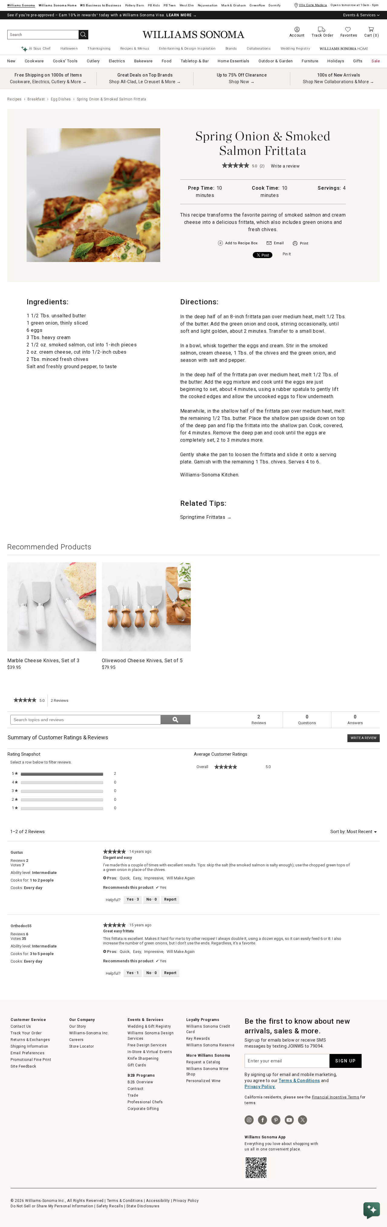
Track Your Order (26, 1033)
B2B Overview (140, 1082)
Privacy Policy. (260, 1086)
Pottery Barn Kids (154, 5)
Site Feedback (23, 1066)
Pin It (287, 254)
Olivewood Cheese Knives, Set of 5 (142, 660)
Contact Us (21, 1026)
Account (297, 35)
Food (167, 61)
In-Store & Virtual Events (150, 1052)
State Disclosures (142, 1206)
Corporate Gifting (143, 1109)
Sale (376, 61)
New (11, 61)
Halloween (69, 49)
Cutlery (93, 61)
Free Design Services (147, 1045)
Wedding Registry (295, 49)
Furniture (310, 61)
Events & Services (359, 15)
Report (170, 899)
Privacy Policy (186, 1201)
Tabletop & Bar (195, 61)
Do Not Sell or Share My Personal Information (52, 1206)
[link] (235, 165)
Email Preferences (27, 1053)
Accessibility (158, 1201)
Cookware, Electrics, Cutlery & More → (48, 81)
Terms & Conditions (299, 1080)
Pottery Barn (134, 5)
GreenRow (257, 5)
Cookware (34, 61)
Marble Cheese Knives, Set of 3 (43, 660)
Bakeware (143, 61)
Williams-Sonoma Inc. (89, 1033)
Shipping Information (29, 1046)
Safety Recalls (109, 1206)
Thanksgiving (98, 49)
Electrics (117, 61)
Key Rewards (198, 1038)
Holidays (335, 61)
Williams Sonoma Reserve (210, 1045)
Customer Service (28, 1020)
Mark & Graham (233, 5)
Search (83, 34)
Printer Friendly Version (300, 243)
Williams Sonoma (21, 5)
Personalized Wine (203, 1081)
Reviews (61, 702)
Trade (133, 1095)
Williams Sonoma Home (57, 5)
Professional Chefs (145, 1102)
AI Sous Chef (40, 49)
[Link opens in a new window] (275, 244)
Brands (231, 49)
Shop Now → (242, 81)
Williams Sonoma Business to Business (100, 5)
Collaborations (259, 49)
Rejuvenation (208, 5)
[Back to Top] (373, 1192)
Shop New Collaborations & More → (338, 81)
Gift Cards (137, 1065)
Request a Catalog (203, 1062)
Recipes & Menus (134, 49)
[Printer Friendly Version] (300, 246)
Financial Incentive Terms (335, 1097)
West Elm (187, 5)
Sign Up (345, 1060)
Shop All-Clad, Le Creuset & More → (145, 81)
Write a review (285, 166)
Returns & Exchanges (30, 1040)
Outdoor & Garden (276, 61)
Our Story (77, 1026)
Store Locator (81, 1046)
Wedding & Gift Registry (149, 1026)
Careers (76, 1040)
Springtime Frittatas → (206, 517)
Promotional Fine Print (31, 1060)
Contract (136, 1089)
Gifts (358, 61)
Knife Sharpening (143, 1058)
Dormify (274, 5)
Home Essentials (233, 61)
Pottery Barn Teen (170, 5)
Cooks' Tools (65, 61)
